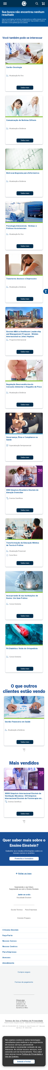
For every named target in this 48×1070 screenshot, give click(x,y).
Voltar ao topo (24, 873)
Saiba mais (25, 88)
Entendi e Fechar (24, 1062)
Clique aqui (20, 1000)
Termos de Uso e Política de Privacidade (24, 1021)
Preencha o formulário (24, 859)
